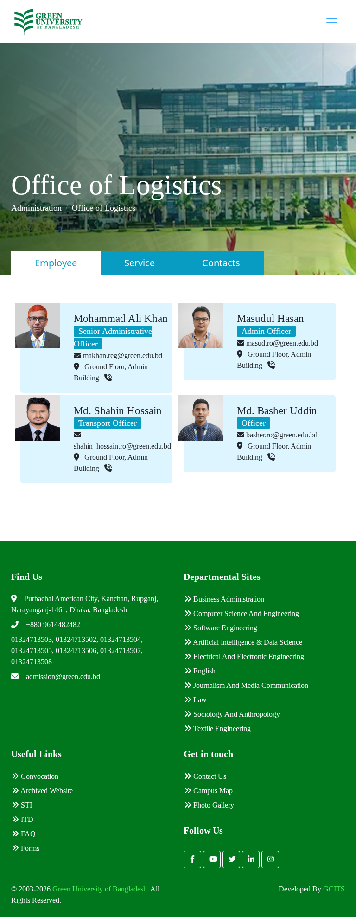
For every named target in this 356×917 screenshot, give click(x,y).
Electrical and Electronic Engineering (247, 656)
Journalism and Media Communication (249, 685)
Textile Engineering (221, 728)
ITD (26, 819)
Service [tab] (139, 263)
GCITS (334, 889)
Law (199, 700)
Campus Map (212, 791)
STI (25, 805)
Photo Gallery (212, 805)
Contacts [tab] (221, 263)
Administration (36, 207)
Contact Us (208, 776)
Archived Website (46, 791)
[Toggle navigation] (332, 22)
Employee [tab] (56, 263)
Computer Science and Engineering (245, 613)
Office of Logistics (103, 207)
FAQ (27, 834)
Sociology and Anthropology (235, 714)
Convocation (38, 776)
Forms (29, 848)
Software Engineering (224, 628)
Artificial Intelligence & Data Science (246, 642)
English (203, 671)
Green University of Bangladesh (99, 889)
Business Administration (227, 599)
